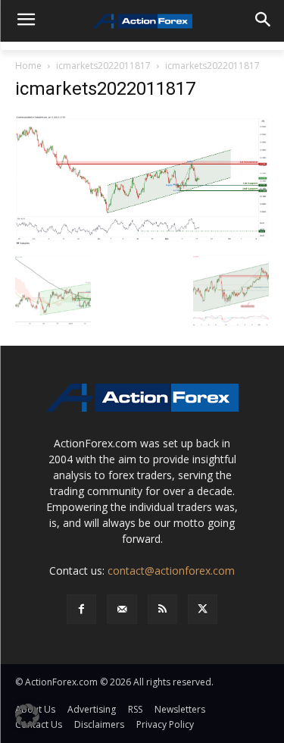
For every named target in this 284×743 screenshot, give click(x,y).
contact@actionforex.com (171, 570)
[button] (27, 715)
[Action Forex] (142, 21)
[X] (202, 609)
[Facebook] (81, 609)
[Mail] (121, 609)
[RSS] (162, 609)
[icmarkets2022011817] (142, 179)
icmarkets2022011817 (103, 65)
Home (28, 65)
